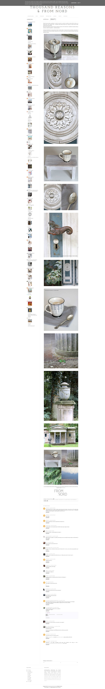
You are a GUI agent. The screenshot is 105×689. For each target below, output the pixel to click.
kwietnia (29, 677)
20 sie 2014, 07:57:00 (62, 600)
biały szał (55, 679)
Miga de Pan (30, 120)
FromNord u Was (59, 678)
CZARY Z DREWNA (31, 205)
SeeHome (29, 274)
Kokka (29, 240)
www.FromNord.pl (73, 499)
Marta (47, 570)
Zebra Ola (47, 520)
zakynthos (45, 680)
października (29, 672)
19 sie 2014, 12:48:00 (56, 547)
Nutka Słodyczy (30, 78)
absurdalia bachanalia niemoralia (33, 85)
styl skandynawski (67, 499)
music (47, 678)
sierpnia (29, 673)
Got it (79, 2)
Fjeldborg (29, 220)
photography (61, 499)
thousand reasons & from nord (52, 686)
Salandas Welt (30, 211)
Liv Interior (56, 499)
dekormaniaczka (30, 218)
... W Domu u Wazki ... (31, 150)
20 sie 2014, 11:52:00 (56, 607)
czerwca (29, 675)
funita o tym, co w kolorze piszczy (33, 157)
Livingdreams (30, 233)
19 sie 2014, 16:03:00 (51, 570)
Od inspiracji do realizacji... (32, 43)
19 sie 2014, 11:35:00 (50, 542)
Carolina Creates (49, 536)
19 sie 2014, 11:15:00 (55, 536)
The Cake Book (30, 198)
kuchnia (52, 499)
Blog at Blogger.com (47, 687)
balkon (45, 678)
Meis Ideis (29, 113)
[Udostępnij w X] (46, 500)
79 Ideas (29, 324)
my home (58, 670)
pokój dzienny (49, 677)
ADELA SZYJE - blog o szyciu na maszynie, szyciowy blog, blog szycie (33, 191)
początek (60, 679)
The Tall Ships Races (53, 678)
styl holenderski (55, 677)
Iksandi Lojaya (59, 687)
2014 (28, 671)
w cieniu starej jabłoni (31, 98)
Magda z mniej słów (49, 547)
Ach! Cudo (29, 294)
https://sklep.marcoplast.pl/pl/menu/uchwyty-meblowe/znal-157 (54, 643)
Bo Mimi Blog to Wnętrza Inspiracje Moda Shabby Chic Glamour (32, 315)
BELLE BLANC (30, 135)
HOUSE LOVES (48, 525)
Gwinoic (47, 553)
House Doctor (45, 679)
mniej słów (29, 28)
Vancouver (45, 677)
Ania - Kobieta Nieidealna (50, 626)
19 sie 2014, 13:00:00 (52, 553)
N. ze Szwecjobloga (49, 607)
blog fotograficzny (31, 63)
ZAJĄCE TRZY (30, 301)
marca (28, 678)
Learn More (73, 2)
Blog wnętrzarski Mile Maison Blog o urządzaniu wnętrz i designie (32, 261)
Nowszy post (44, 662)
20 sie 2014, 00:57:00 (53, 594)
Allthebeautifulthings (31, 76)
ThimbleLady (48, 565)
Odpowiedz (47, 512)
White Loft (29, 122)
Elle (46, 542)
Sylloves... (29, 246)
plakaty (57, 679)
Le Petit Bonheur (30, 144)
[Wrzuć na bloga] (45, 500)
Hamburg (49, 678)
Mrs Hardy (29, 183)
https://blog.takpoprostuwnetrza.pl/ (52, 600)
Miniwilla (51, 679)
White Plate (29, 307)
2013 (28, 681)
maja (28, 676)
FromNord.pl (63, 487)
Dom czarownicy (30, 170)
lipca (28, 674)
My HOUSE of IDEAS (31, 253)
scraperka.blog (30, 41)
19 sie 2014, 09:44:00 (52, 520)
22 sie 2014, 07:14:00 (57, 626)
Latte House (48, 594)
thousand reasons (51, 614)
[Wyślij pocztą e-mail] (44, 500)
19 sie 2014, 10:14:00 (53, 525)
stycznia (29, 680)
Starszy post (77, 662)
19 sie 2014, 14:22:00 (53, 565)
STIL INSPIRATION (31, 268)
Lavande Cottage (30, 111)
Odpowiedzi (48, 612)
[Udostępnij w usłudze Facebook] (47, 500)
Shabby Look (30, 281)
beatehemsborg (30, 50)
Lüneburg (49, 679)
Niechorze (53, 679)
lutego (28, 679)
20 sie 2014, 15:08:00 (59, 614)
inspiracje (49, 499)
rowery (52, 677)
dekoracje (53, 670)
